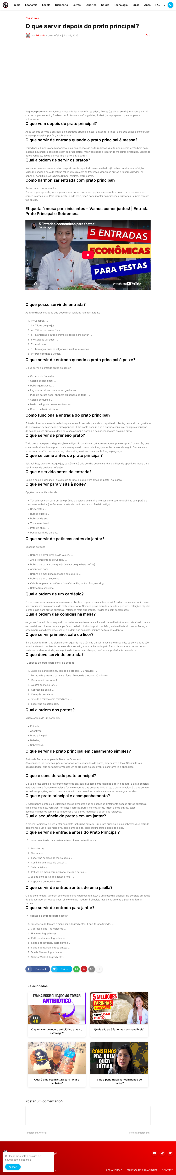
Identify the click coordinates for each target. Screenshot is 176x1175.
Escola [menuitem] (46, 5)
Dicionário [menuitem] (61, 5)
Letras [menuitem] (77, 5)
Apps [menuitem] (147, 5)
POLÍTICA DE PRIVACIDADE (141, 1170)
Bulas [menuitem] (136, 5)
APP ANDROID (114, 1170)
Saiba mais (25, 1159)
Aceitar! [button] (13, 1166)
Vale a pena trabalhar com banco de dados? (119, 1081)
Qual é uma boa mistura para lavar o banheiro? (56, 1081)
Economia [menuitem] (31, 5)
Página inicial (32, 18)
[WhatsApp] (76, 969)
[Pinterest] (84, 969)
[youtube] (154, 1153)
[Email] (91, 969)
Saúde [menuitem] (105, 5)
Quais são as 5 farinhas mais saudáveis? (119, 1029)
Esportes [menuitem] (90, 5)
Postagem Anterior (37, 1132)
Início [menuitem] (17, 5)
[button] (164, 5)
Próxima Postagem (139, 1132)
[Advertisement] (88, 69)
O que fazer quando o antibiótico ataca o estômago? (56, 1031)
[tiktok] (162, 1153)
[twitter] (170, 1153)
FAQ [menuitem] (158, 5)
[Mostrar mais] (99, 969)
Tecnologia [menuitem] (121, 5)
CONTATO (167, 1170)
